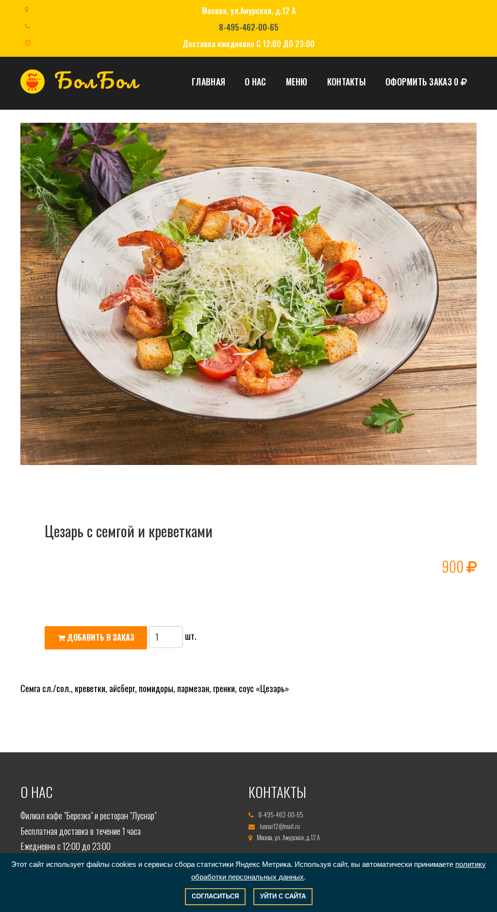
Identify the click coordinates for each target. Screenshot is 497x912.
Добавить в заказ (99, 637)
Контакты (346, 81)
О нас (255, 81)
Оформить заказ (421, 81)
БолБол (96, 81)
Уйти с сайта (283, 896)
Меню (297, 81)
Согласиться (215, 896)
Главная (208, 81)
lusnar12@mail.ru (280, 826)
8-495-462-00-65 (249, 27)
